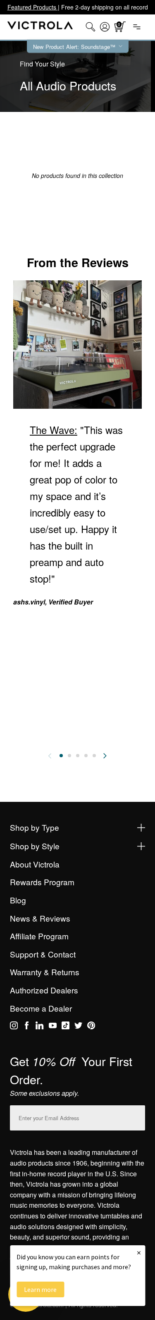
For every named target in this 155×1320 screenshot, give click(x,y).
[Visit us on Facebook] (27, 1026)
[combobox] (90, 27)
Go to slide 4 (86, 755)
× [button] (139, 1252)
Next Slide (105, 755)
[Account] (105, 27)
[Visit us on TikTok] (65, 1026)
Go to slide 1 (61, 755)
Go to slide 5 (94, 755)
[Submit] (137, 1116)
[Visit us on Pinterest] (91, 1026)
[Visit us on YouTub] (53, 1026)
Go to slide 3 (77, 755)
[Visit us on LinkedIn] (39, 1026)
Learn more (40, 1289)
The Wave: (53, 429)
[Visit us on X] (78, 1026)
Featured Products (32, 7)
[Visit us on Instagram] (14, 1026)
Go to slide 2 (69, 755)
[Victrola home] (40, 27)
